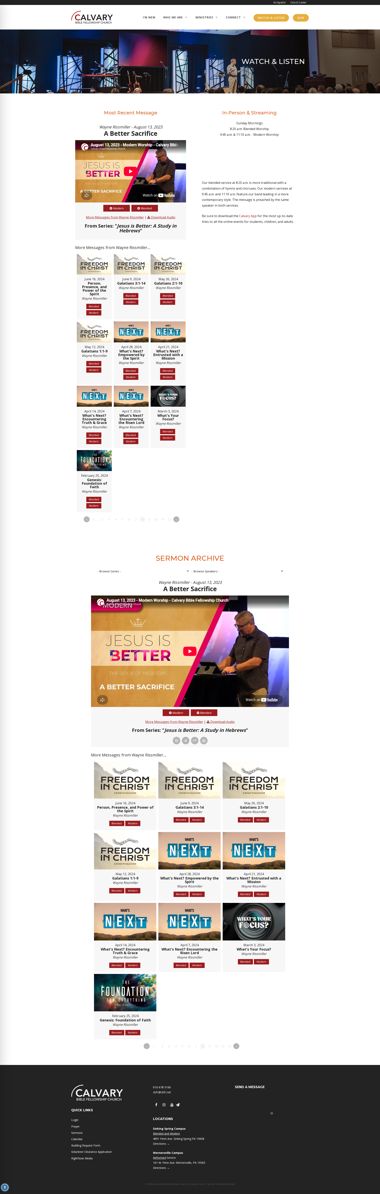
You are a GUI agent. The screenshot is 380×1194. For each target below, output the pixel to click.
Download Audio (163, 217)
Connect (233, 17)
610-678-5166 (162, 1087)
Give (300, 18)
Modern (118, 208)
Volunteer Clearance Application (91, 1152)
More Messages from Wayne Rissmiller (115, 217)
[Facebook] (156, 1105)
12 (169, 519)
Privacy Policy (197, 1184)
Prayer (75, 1126)
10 (156, 519)
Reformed (159, 1158)
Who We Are (173, 17)
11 (163, 519)
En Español (280, 2)
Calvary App (248, 216)
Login (74, 1120)
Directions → (161, 1144)
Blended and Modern (166, 1133)
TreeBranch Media (225, 1184)
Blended (146, 208)
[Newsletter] (178, 1105)
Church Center (298, 2)
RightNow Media (82, 1158)
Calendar (77, 1139)
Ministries (204, 17)
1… (95, 519)
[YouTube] (172, 1105)
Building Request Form (85, 1145)
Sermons (77, 1133)
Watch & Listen (271, 18)
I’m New (149, 17)
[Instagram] (164, 1105)
